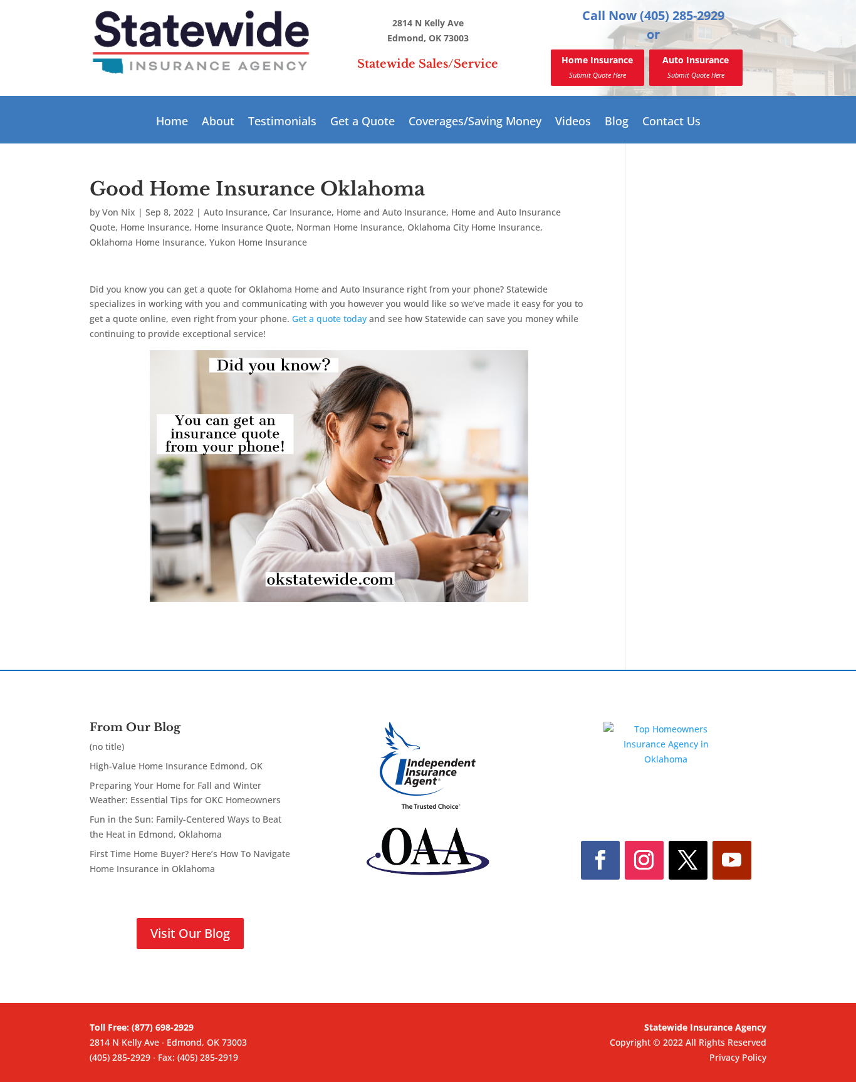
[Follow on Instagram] (644, 860)
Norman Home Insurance (349, 227)
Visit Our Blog (190, 933)
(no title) (107, 746)
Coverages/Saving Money (475, 122)
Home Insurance (597, 67)
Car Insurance (302, 212)
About (218, 122)
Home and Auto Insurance (391, 212)
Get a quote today (329, 319)
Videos (573, 122)
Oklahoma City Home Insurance (473, 227)
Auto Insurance (695, 67)
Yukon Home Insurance (258, 242)
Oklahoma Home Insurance (147, 242)
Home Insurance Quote (242, 227)
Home (172, 122)
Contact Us (671, 122)
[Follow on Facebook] (600, 860)
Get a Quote (362, 122)
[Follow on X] (688, 860)
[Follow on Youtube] (731, 860)
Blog (617, 122)
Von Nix (118, 212)
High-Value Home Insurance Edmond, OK (176, 766)
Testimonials (282, 122)
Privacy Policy (737, 1057)
